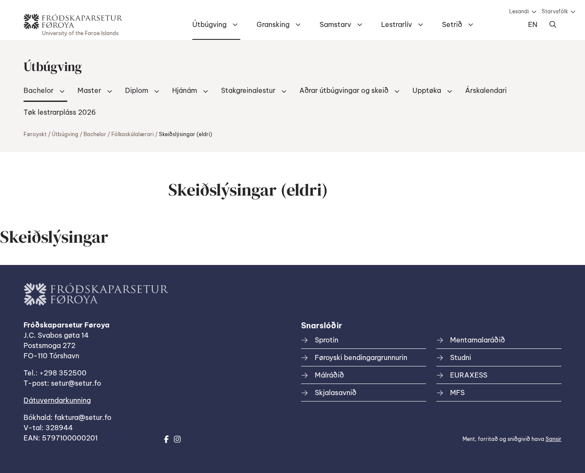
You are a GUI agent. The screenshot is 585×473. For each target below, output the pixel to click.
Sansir (553, 439)
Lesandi (519, 11)
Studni (460, 357)
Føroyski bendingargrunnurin (361, 357)
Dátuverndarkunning (57, 400)
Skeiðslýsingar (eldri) (185, 134)
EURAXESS (468, 375)
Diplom (136, 90)
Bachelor (39, 90)
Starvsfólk (555, 11)
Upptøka (426, 90)
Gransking (273, 24)
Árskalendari (486, 90)
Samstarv (335, 24)
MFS (457, 392)
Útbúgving (209, 24)
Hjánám (184, 90)
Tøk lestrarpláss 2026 (60, 112)
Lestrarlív (396, 24)
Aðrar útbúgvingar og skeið (343, 90)
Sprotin (326, 340)
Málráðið (329, 375)
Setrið (452, 24)
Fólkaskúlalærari (132, 134)
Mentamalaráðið (477, 340)
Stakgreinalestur (248, 90)
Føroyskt (35, 134)
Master (89, 90)
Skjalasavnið (335, 392)
